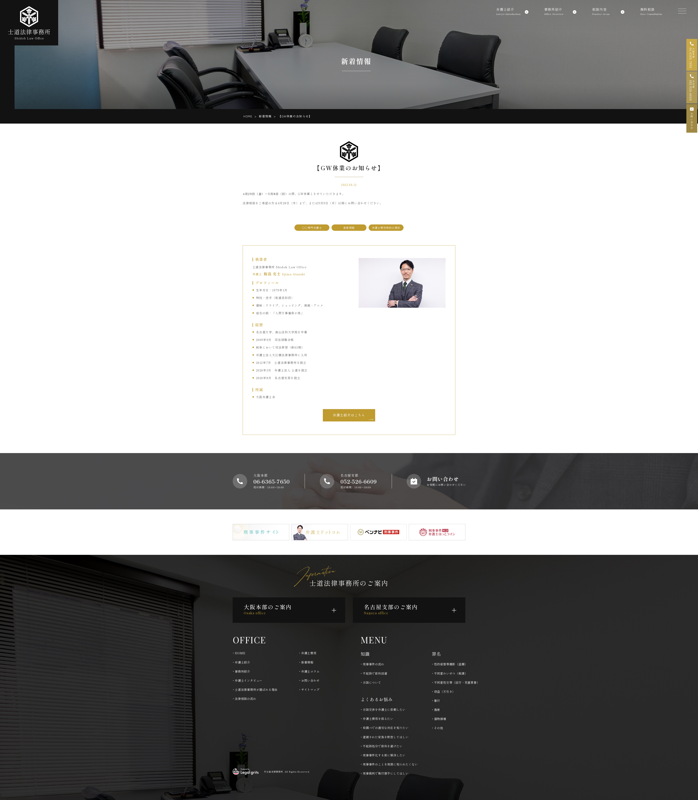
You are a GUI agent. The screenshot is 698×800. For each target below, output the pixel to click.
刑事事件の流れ (373, 664)
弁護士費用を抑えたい (378, 718)
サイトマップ (310, 689)
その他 (438, 728)
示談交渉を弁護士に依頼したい (384, 709)
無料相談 (651, 10)
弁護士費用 (308, 653)
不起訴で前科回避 (375, 673)
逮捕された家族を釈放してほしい (386, 737)
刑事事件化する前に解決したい (384, 755)
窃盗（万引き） (445, 691)
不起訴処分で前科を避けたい (382, 746)
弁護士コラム (310, 671)
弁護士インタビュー (248, 680)
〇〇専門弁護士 (312, 228)
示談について (372, 682)
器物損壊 (440, 719)
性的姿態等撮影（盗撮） (451, 664)
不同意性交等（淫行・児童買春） (457, 682)
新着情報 (265, 116)
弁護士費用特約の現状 (386, 228)
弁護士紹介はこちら (349, 415)
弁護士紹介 (242, 662)
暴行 (437, 700)
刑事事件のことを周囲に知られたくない (390, 764)
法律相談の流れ (245, 698)
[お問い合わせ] (691, 118)
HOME (247, 116)
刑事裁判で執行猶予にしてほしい (386, 773)
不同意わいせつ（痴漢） (451, 673)
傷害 (437, 709)
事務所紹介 (242, 671)
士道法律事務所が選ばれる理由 (256, 689)
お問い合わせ (310, 680)
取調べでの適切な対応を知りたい (386, 727)
